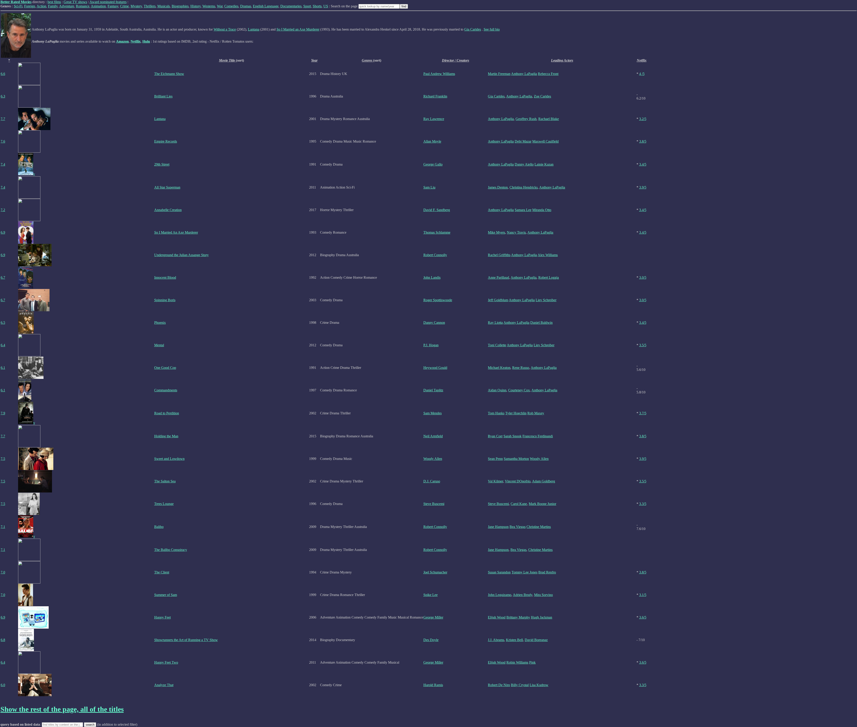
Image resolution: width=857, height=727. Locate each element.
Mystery (136, 6)
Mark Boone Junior (542, 504)
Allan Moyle (432, 141)
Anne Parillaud (498, 277)
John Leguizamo (499, 595)
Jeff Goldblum (498, 300)
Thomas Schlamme (436, 232)
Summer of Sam (165, 595)
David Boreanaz (536, 640)
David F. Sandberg (436, 210)
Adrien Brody (522, 595)
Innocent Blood (165, 277)
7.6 (3, 141)
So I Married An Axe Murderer (176, 232)
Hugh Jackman (541, 617)
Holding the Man (166, 436)
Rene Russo (520, 368)
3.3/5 (642, 504)
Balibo (159, 527)
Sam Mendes (432, 413)
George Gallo (433, 164)
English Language (266, 6)
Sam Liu (429, 187)
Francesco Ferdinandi (537, 436)
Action (41, 6)
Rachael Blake (548, 119)
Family (53, 6)
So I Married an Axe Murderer (298, 29)
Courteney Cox (519, 390)
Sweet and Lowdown (169, 459)
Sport (307, 6)
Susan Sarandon (499, 572)
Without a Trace (225, 29)
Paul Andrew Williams (439, 74)
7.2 (3, 210)
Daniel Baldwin (541, 322)
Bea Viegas (518, 527)
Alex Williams (548, 255)
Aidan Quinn (497, 390)
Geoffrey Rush (526, 119)
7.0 (3, 572)
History (195, 6)
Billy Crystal (520, 685)
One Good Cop (165, 368)
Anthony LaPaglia (524, 74)
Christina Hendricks (524, 187)
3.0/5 (642, 277)
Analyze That (163, 685)
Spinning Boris (164, 300)
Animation (98, 6)
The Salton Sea (165, 481)
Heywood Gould (435, 368)
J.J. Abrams (496, 640)
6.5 (3, 322)
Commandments (165, 390)
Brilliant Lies (163, 96)
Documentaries (291, 6)
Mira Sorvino (543, 595)
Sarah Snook (512, 436)
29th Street (161, 164)
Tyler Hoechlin (515, 413)
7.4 (3, 164)
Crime (124, 6)
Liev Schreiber (546, 300)
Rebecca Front (548, 74)
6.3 (3, 96)
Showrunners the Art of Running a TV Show (186, 640)
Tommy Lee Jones (524, 572)
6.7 (3, 277)
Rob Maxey (535, 413)
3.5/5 (642, 345)
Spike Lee (430, 595)
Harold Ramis (433, 685)
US (325, 6)
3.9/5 (642, 187)
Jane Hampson (498, 527)
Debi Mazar (523, 141)
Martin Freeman (499, 74)
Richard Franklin (435, 96)
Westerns (208, 6)
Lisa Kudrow (539, 685)
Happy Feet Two (166, 662)
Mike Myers (496, 232)
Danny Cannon (434, 322)
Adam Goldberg (543, 481)
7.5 (3, 459)
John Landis (432, 277)
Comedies (231, 6)
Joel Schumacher (435, 572)
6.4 (3, 345)
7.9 (3, 413)
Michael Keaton (499, 368)
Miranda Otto (541, 210)
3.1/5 (642, 595)
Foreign (29, 6)
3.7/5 (642, 413)
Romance (82, 6)
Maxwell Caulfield (545, 141)
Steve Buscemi (433, 504)
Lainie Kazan (544, 164)
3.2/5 (642, 119)
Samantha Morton (516, 459)
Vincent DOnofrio (517, 481)
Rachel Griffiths (499, 255)
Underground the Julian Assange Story (181, 255)
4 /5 (642, 74)
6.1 (3, 368)
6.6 (3, 74)
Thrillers (150, 6)
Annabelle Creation (168, 210)
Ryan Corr (495, 436)
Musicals (163, 6)
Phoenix (160, 322)
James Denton (498, 187)
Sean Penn (495, 459)
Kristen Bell (514, 640)
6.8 (3, 640)
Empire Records (165, 141)
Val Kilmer (495, 481)
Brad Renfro (547, 572)
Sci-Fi (18, 6)
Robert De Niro (499, 685)
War (220, 6)
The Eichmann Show (169, 74)
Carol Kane (519, 504)
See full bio (492, 29)
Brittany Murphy (518, 617)
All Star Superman (167, 187)
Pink (532, 662)
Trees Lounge (164, 504)
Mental (159, 345)
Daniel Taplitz (433, 390)
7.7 (3, 119)
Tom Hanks (496, 413)
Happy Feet (162, 617)
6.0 (3, 685)
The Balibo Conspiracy (170, 550)
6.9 (3, 232)
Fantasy (113, 6)
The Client (161, 572)
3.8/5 (642, 141)
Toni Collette (497, 345)
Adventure (66, 6)
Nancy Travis (516, 232)
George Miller (433, 617)
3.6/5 (642, 617)
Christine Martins (538, 527)
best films (54, 2)
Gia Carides (472, 29)
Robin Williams (517, 662)
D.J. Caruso (431, 481)
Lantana (253, 29)
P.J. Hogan (431, 345)
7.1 (3, 527)
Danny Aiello (524, 164)
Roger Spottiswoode (437, 300)
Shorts (317, 6)
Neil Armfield (433, 436)
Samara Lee (523, 210)
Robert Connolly (435, 255)
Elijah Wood (496, 617)
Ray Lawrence (433, 119)
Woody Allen (432, 459)
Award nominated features (108, 2)
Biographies (180, 6)
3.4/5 (642, 164)
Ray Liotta (495, 322)
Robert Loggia (548, 277)
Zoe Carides (542, 96)
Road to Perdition (166, 413)
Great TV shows (75, 2)
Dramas (245, 6)
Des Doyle (431, 640)
